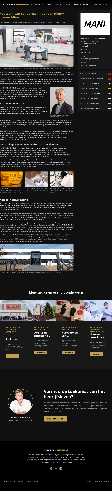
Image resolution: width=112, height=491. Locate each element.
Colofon (88, 482)
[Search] (88, 5)
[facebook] (51, 468)
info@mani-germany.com (89, 59)
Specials (49, 4)
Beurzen (67, 4)
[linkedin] (60, 468)
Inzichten (39, 4)
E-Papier (58, 4)
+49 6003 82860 (86, 52)
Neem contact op (100, 4)
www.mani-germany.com (89, 65)
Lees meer (11, 356)
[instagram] (56, 468)
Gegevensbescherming (101, 482)
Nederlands (78, 4)
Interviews (28, 4)
